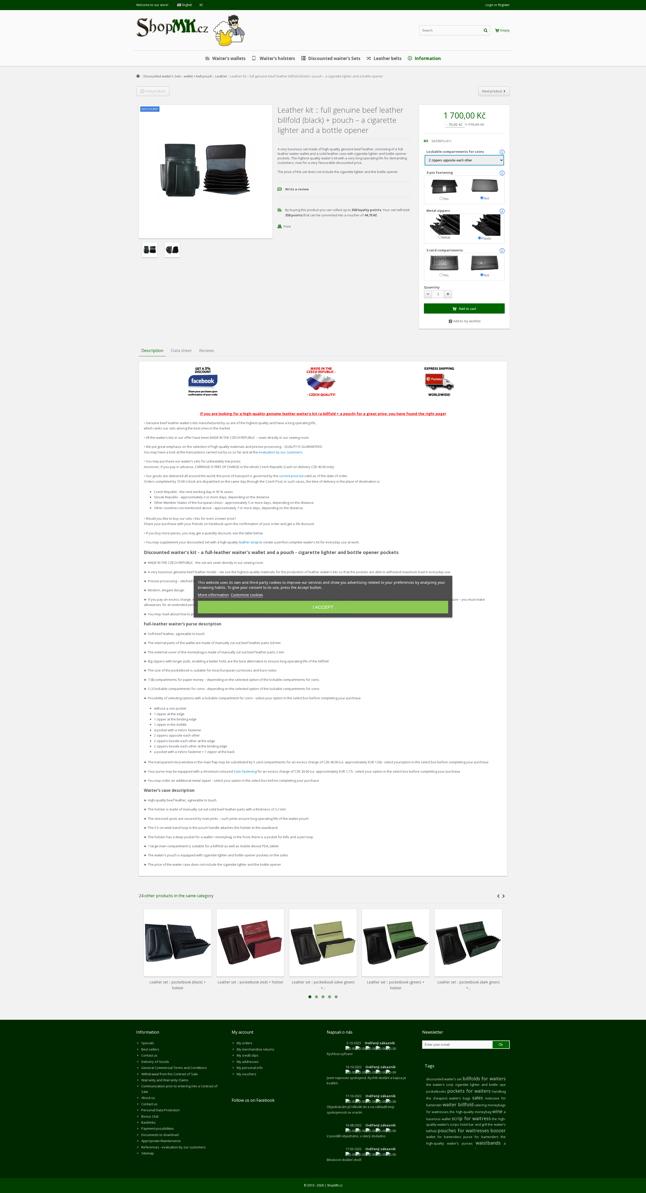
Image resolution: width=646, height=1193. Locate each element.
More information (213, 594)
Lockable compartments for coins (455, 151)
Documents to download (160, 1134)
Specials (147, 1043)
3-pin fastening (440, 172)
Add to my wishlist (466, 321)
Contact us (149, 1055)
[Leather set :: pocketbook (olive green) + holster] (323, 943)
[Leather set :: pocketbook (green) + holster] (396, 943)
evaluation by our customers (281, 452)
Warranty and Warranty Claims (165, 1080)
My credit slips (247, 1055)
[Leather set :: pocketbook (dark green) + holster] (468, 943)
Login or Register (498, 5)
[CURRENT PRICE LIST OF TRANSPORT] (439, 369)
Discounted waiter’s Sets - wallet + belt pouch (178, 76)
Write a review (297, 189)
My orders (244, 1043)
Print (287, 226)
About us (148, 1097)
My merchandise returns (255, 1049)
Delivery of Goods (155, 1061)
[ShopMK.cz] (190, 14)
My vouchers (246, 1074)
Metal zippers (438, 210)
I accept (323, 606)
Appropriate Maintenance (161, 1141)
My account (242, 1032)
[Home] (138, 76)
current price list (291, 476)
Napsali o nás (340, 1032)
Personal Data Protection (160, 1110)
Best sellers (150, 1049)
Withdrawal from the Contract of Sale (169, 1074)
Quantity (432, 287)
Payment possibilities (157, 1128)
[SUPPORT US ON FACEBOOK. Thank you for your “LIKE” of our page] (203, 369)
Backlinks (148, 1122)
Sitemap (147, 1153)
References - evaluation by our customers (173, 1147)
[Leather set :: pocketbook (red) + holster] (250, 943)
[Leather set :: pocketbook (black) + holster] (178, 943)
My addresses (248, 1061)
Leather (221, 76)
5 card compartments (445, 250)
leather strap (249, 542)
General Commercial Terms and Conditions (174, 1067)
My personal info (250, 1067)
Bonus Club (150, 1116)
